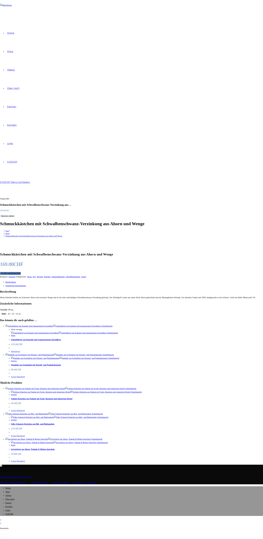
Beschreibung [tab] (10, 282)
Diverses (14, 361)
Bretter (13, 335)
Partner (8, 503)
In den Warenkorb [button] (18, 377)
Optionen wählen (7, 216)
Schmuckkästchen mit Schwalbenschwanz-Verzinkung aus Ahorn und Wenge (33, 236)
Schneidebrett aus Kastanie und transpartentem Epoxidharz (36, 340)
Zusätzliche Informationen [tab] (15, 286)
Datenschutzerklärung (40, 483)
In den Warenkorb (10, 273)
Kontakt (8, 506)
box (34, 277)
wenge (83, 277)
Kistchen (12, 277)
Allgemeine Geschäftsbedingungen (13, 483)
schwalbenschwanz (73, 277)
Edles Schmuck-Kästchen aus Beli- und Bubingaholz (32, 424)
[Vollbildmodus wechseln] (3, 534)
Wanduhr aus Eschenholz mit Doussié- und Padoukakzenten (36, 365)
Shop (7, 492)
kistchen (47, 277)
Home (8, 488)
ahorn (29, 277)
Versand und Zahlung (60, 483)
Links (7, 510)
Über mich (10, 499)
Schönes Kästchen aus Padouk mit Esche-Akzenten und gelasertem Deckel (41, 399)
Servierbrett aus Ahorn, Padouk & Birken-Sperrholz (33, 449)
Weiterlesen (15, 351)
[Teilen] (6, 534)
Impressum (91, 483)
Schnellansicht (106, 326)
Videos (8, 495)
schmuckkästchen (58, 277)
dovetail (40, 277)
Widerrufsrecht (78, 483)
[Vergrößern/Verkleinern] (1, 534)
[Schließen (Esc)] (8, 534)
